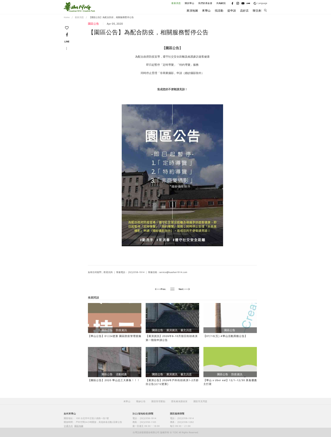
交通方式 (68, 426)
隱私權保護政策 (179, 401)
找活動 (219, 10)
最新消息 (176, 3)
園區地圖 (78, 426)
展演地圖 (192, 10)
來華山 (127, 401)
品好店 (244, 10)
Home (67, 17)
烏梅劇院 (221, 3)
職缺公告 (141, 401)
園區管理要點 (158, 401)
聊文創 (257, 10)
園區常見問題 (200, 401)
